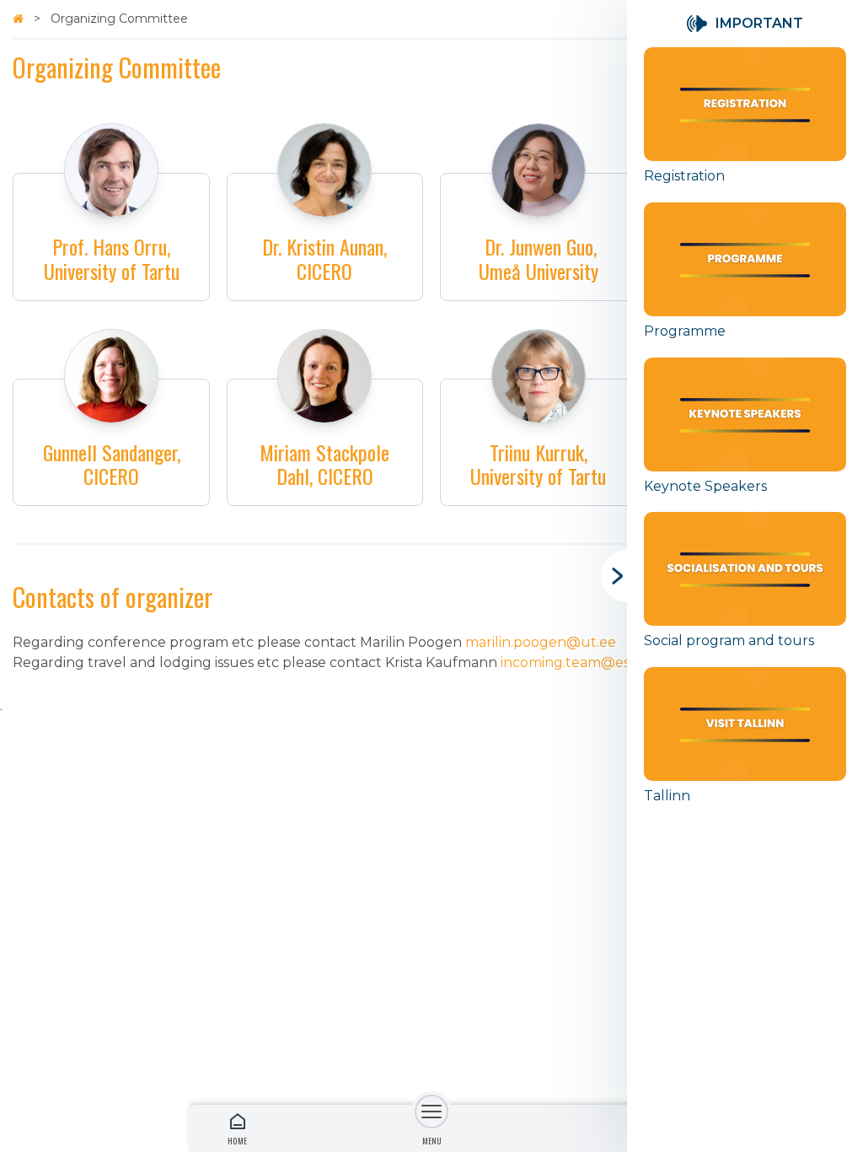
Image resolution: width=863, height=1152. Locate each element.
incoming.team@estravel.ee (594, 662)
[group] (745, 124)
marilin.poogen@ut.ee (540, 642)
